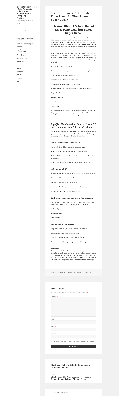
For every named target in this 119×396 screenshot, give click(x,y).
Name (53, 319)
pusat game (20, 71)
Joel (62, 272)
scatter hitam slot (77, 272)
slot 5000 (19, 68)
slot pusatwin (20, 61)
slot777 (19, 81)
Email (53, 327)
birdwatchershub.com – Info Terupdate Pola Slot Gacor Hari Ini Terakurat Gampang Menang (27, 12)
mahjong (19, 65)
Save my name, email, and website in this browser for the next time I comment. (73, 341)
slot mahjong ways (22, 55)
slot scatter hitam (87, 272)
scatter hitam (68, 272)
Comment (54, 296)
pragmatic (19, 78)
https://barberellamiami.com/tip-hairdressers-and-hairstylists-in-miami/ (25, 45)
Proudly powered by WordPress (59, 392)
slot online (19, 75)
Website (53, 334)
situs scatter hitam (22, 58)
